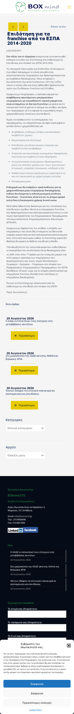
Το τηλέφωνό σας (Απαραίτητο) (25, 622)
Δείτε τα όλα (59, 26)
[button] (69, 645)
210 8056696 (19, 519)
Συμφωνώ (37, 684)
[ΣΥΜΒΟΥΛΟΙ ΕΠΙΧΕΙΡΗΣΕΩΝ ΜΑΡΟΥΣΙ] (37, 7)
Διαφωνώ (37, 693)
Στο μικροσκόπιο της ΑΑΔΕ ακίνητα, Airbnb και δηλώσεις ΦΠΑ (34, 568)
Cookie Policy (35, 709)
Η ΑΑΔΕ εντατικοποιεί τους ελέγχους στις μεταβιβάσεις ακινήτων (32, 554)
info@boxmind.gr (23, 516)
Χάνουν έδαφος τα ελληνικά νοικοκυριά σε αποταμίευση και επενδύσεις (33, 582)
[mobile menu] (69, 7)
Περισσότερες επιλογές (37, 702)
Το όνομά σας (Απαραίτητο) (22, 608)
